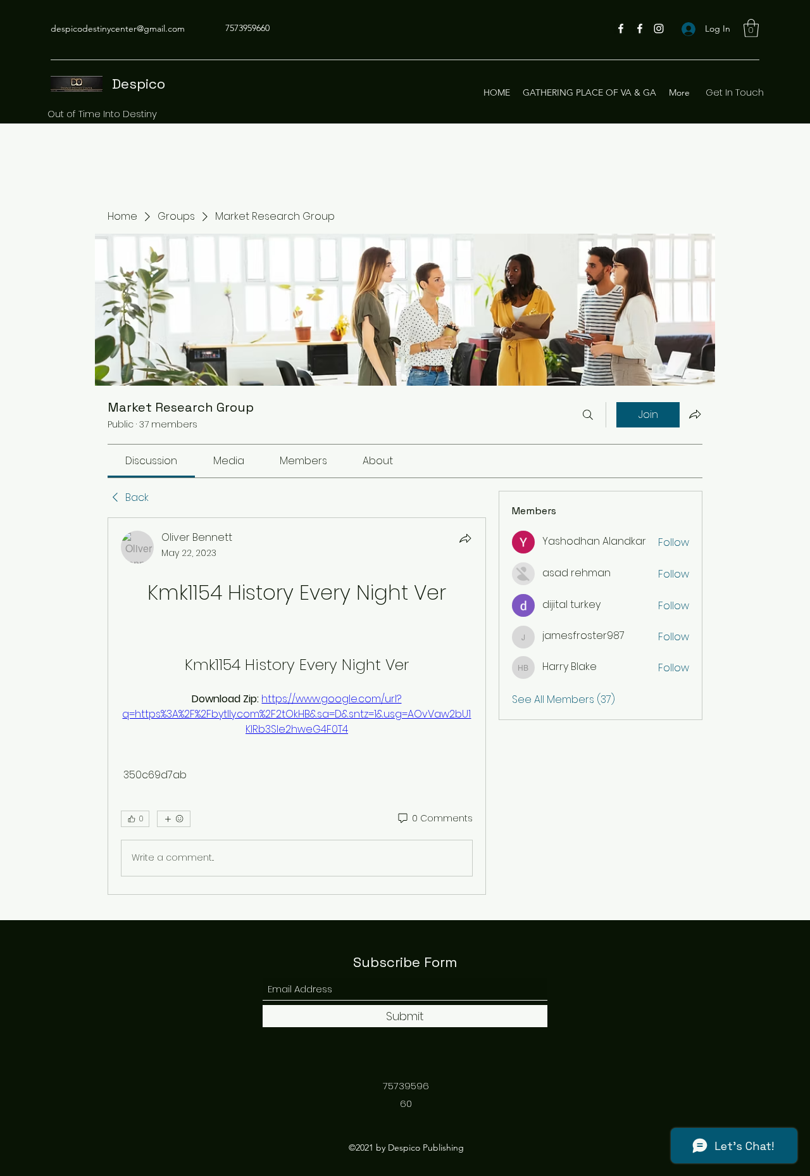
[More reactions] (173, 819)
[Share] (465, 538)
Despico (138, 83)
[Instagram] (658, 28)
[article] (297, 706)
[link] (151, 460)
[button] (751, 28)
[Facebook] (620, 28)
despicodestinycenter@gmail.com (118, 28)
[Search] (587, 414)
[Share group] (694, 414)
